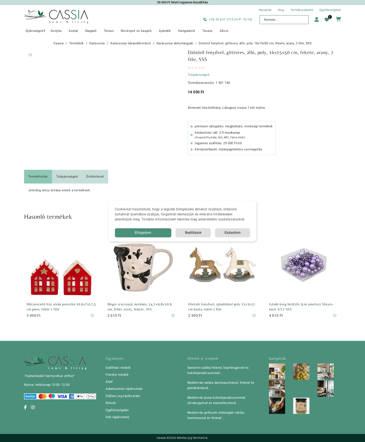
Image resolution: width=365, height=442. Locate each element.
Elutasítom (233, 233)
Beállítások (193, 233)
